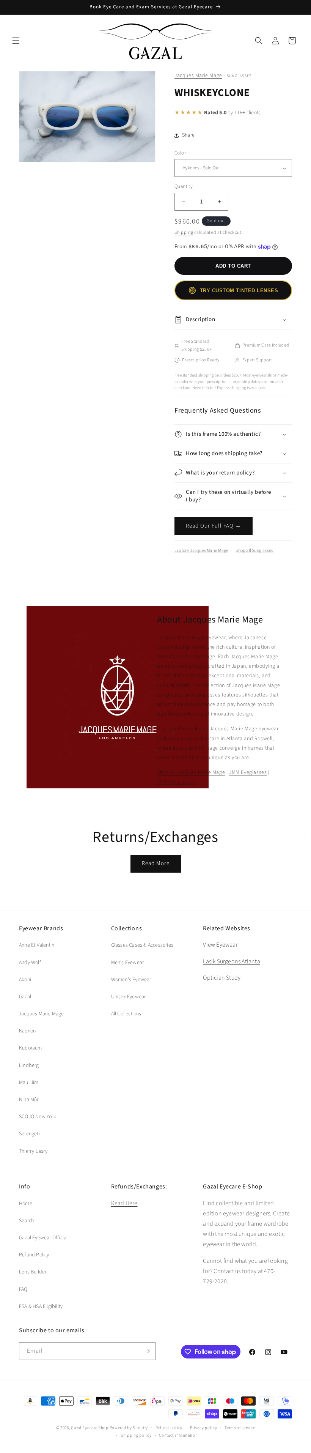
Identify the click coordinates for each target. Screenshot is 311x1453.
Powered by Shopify (129, 1428)
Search (26, 1220)
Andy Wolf (30, 962)
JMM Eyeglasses (248, 772)
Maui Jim (29, 1082)
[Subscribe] (146, 1351)
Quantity (183, 186)
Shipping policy (136, 1435)
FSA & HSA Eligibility (41, 1306)
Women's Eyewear (131, 979)
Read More (156, 863)
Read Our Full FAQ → (213, 526)
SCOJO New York (37, 1116)
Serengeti (29, 1134)
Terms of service (240, 1428)
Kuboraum (30, 1048)
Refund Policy (34, 1255)
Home (25, 1203)
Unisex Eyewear (128, 997)
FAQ (23, 1289)
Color (180, 153)
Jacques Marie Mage (198, 75)
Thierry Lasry (33, 1151)
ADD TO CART (233, 266)
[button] (16, 40)
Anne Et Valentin (36, 945)
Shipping (183, 232)
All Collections (126, 1014)
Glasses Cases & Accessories (142, 945)
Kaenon (27, 1031)
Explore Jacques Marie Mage (201, 550)
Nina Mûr (29, 1099)
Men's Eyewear (127, 962)
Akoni (25, 979)
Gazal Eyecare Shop (89, 1428)
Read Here (124, 1203)
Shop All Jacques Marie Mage (191, 772)
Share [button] (188, 135)
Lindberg (29, 1065)
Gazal (25, 997)
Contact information (178, 1435)
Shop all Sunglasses (254, 550)
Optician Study (221, 978)
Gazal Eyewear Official (43, 1238)
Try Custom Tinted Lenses (239, 290)
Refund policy (169, 1428)
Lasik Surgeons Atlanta (231, 961)
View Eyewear (220, 945)
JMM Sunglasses (176, 782)
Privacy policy (203, 1428)
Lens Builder (32, 1272)
